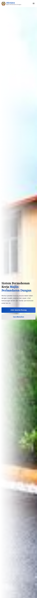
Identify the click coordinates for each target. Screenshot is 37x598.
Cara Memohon (18, 317)
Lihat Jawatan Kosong (19, 310)
